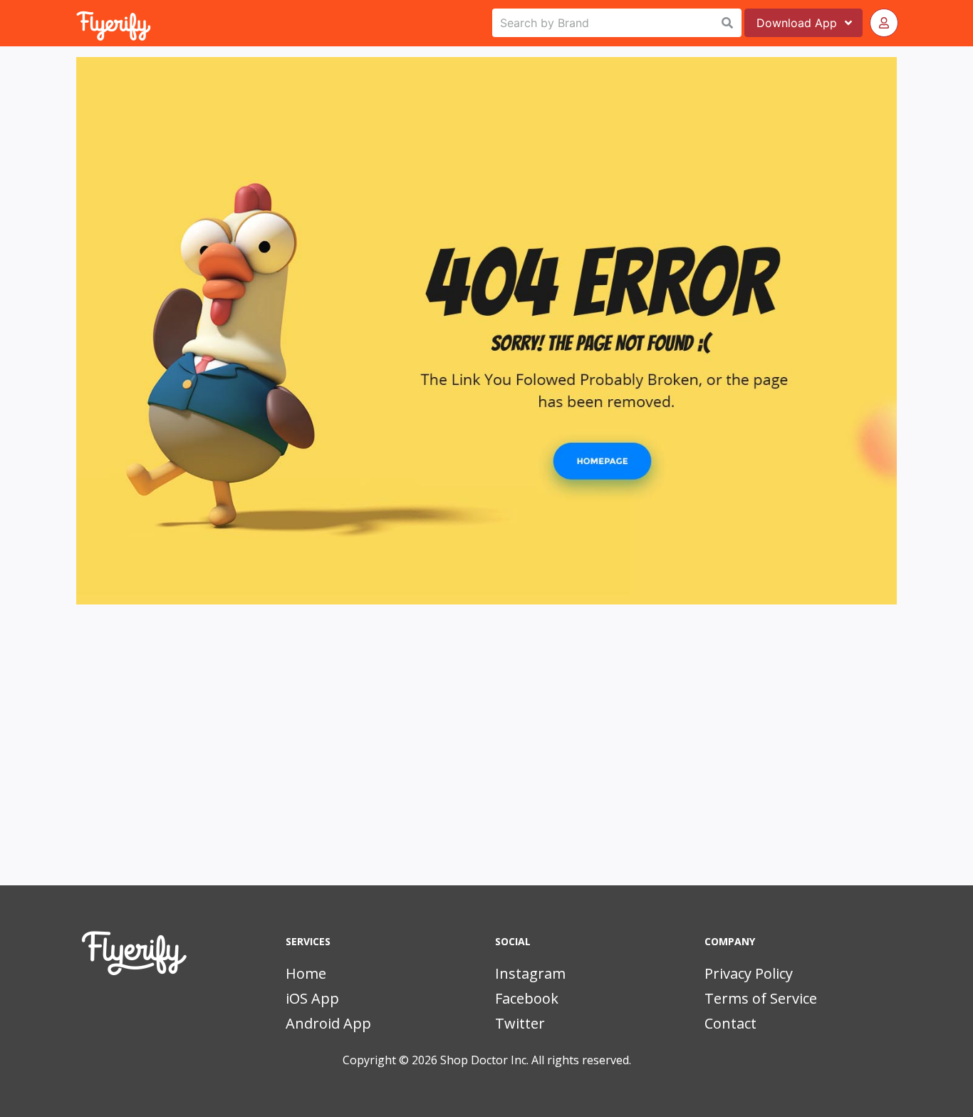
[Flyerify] (77, 22)
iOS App (312, 998)
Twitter (520, 1023)
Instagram (530, 973)
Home (306, 973)
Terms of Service (760, 998)
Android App (328, 1023)
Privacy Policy (748, 973)
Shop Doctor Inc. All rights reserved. (535, 1060)
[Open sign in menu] (884, 23)
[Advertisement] (486, 764)
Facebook (526, 998)
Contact (730, 1023)
